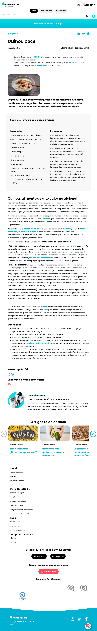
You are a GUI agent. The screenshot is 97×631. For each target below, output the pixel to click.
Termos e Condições (16, 493)
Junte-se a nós (14, 526)
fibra (82, 229)
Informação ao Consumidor (19, 514)
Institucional (60, 11)
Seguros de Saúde (16, 472)
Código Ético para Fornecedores (21, 510)
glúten (44, 307)
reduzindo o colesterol (40, 258)
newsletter (9, 384)
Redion (13, 542)
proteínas (12, 232)
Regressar (14, 34)
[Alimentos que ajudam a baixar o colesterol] (55, 433)
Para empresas (46, 11)
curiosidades (39, 65)
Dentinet (14, 538)
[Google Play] (58, 556)
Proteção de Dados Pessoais (19, 497)
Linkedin (78, 33)
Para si (33, 11)
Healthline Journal (32, 229)
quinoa (70, 63)
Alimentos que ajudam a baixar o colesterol (53, 452)
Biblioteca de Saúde (43, 23)
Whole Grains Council (38, 343)
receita (35, 57)
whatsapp (88, 33)
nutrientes (66, 229)
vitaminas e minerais (28, 232)
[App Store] (39, 556)
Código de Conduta (16, 505)
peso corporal (70, 246)
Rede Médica (14, 476)
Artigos (59, 23)
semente (46, 219)
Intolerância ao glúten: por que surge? (23, 450)
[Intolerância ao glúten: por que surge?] (23, 433)
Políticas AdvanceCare (17, 501)
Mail (83, 33)
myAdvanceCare (15, 485)
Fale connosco (14, 522)
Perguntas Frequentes (17, 530)
